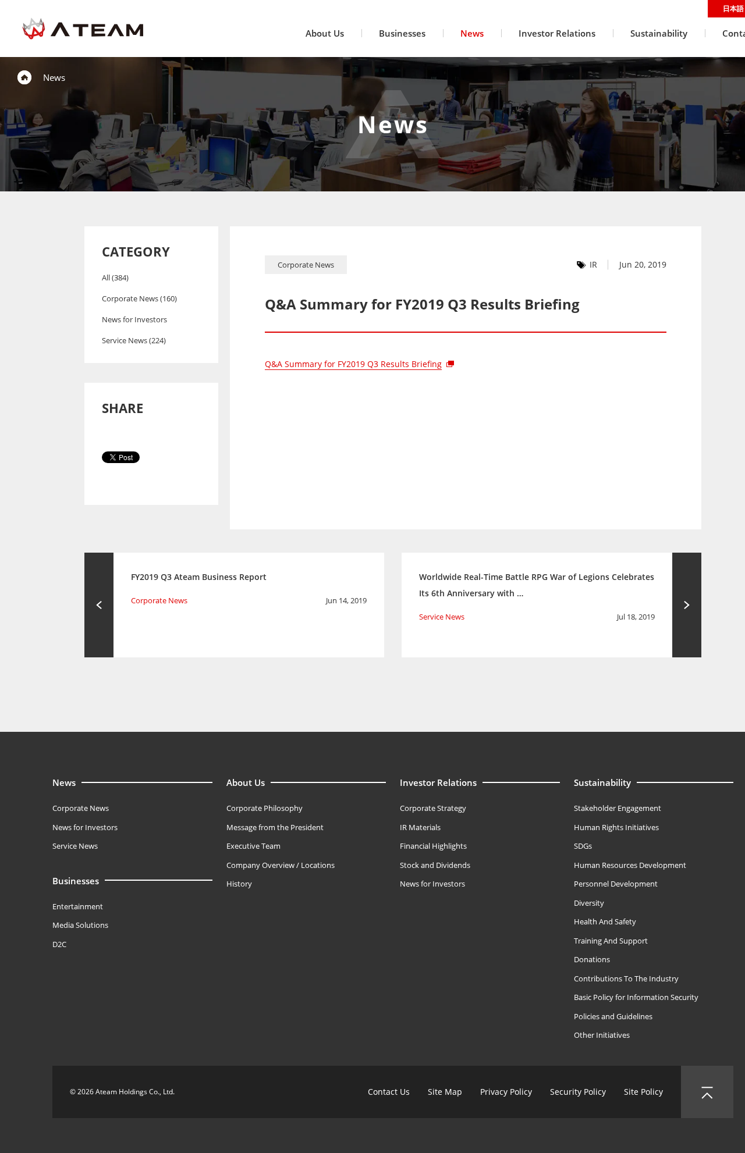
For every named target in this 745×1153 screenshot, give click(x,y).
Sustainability (602, 782)
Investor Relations (438, 782)
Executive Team (253, 846)
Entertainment (77, 906)
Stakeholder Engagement (617, 808)
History (239, 883)
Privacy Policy (506, 1091)
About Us (245, 782)
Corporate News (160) (139, 298)
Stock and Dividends (435, 865)
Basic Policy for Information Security (636, 997)
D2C (59, 944)
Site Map (445, 1091)
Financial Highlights (433, 846)
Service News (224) (134, 340)
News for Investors (134, 319)
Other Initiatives (602, 1035)
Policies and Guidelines (613, 1016)
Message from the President (275, 827)
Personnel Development (616, 883)
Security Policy (578, 1091)
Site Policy (643, 1091)
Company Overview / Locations (280, 865)
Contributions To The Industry (626, 978)
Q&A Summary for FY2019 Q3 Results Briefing (353, 363)
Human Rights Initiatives (616, 827)
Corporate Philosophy (264, 808)
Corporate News (80, 808)
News (64, 782)
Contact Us (389, 1091)
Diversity (589, 903)
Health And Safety (605, 921)
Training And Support (611, 940)
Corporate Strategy (433, 808)
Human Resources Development (630, 865)
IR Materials (420, 827)
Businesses (75, 881)
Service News (75, 846)
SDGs (583, 846)
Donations (592, 959)
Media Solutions (80, 925)
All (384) (115, 277)
